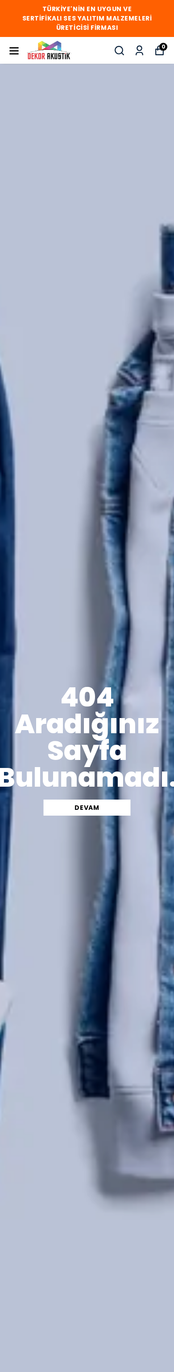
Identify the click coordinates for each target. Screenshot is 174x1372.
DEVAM (87, 807)
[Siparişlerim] (139, 50)
